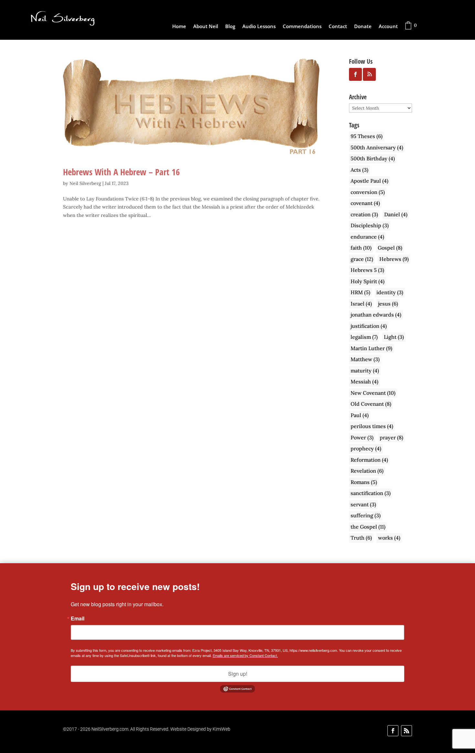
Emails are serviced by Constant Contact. (245, 655)
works (389, 537)
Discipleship (370, 225)
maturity (365, 370)
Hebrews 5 (367, 270)
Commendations (302, 26)
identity (389, 292)
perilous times (372, 426)
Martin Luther (371, 348)
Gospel (390, 247)
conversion (368, 192)
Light (394, 337)
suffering (366, 515)
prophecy (366, 448)
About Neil (205, 26)
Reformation (369, 460)
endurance (367, 236)
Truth (361, 537)
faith (361, 247)
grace (362, 259)
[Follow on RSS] (406, 730)
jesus (388, 303)
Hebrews (394, 259)
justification (369, 326)
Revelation (367, 471)
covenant (365, 203)
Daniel (395, 214)
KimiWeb (221, 729)
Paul (360, 415)
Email (77, 618)
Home (179, 26)
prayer (391, 437)
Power (362, 437)
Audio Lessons (259, 26)
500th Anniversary (377, 147)
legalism (364, 337)
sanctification (371, 493)
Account (388, 26)
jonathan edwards (376, 314)
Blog (230, 26)
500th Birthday (373, 158)
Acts (359, 170)
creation (364, 214)
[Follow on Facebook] (392, 730)
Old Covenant (371, 404)
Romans (364, 482)
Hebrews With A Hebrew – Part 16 (121, 172)
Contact (338, 26)
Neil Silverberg (85, 183)
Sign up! (237, 673)
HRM (360, 292)
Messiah (364, 381)
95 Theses (367, 136)
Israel (361, 303)
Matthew (365, 359)
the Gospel (368, 526)
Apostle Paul (369, 180)
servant (363, 504)
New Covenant (373, 393)
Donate (363, 26)
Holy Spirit (368, 281)
